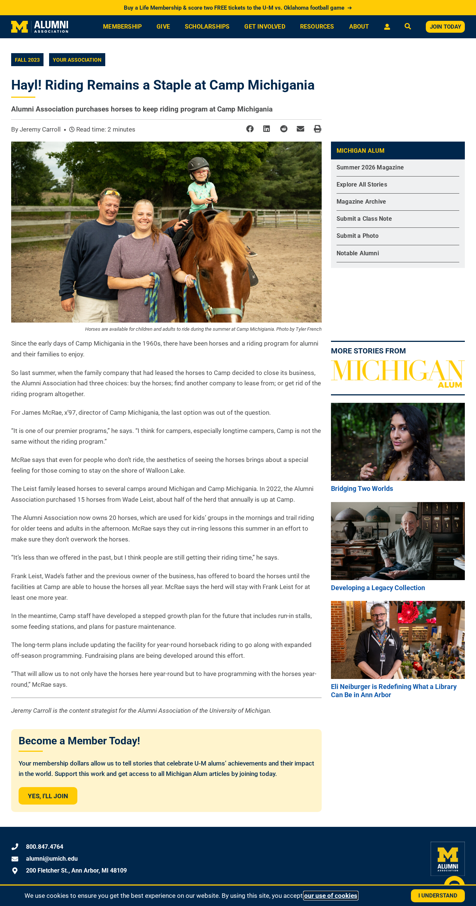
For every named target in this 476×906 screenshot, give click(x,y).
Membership (122, 26)
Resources (317, 26)
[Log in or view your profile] (387, 27)
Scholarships (207, 26)
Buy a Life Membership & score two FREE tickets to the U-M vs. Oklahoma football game (238, 7)
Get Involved (264, 26)
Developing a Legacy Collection (378, 588)
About (359, 26)
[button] (249, 129)
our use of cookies (330, 895)
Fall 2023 (27, 60)
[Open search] (407, 27)
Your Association (77, 60)
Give (163, 26)
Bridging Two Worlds (362, 488)
